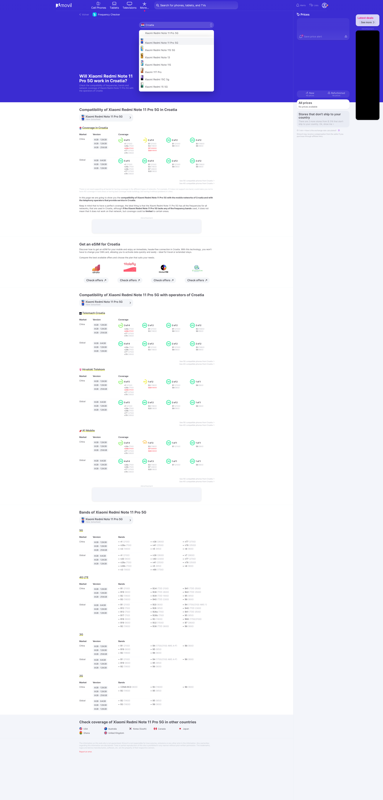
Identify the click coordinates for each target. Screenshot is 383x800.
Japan (185, 728)
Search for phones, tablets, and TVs (183, 5)
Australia (112, 728)
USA (85, 728)
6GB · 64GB (100, 160)
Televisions (129, 7)
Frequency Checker (101, 14)
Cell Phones (98, 7)
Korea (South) (139, 728)
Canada (161, 728)
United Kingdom (116, 733)
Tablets (114, 7)
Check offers (94, 280)
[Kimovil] (64, 5)
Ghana (86, 733)
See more (366, 22)
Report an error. (85, 752)
